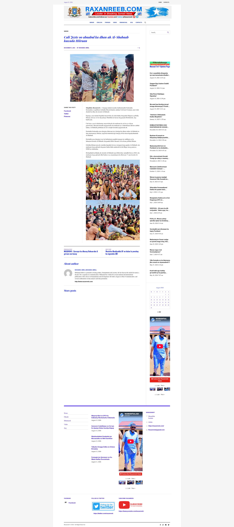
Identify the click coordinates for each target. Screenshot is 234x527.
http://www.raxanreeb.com (84, 281)
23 (168, 302)
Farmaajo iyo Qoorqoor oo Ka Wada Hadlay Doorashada (101, 458)
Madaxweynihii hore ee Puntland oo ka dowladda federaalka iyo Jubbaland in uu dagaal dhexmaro (159, 147)
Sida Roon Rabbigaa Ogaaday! (157, 95)
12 (157, 299)
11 (154, 299)
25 (154, 305)
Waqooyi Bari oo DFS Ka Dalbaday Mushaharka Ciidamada (103, 416)
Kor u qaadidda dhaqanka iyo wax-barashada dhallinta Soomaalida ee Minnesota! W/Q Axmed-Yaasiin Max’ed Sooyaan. (159, 74)
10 (151, 299)
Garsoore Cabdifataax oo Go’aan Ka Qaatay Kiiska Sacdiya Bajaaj (102, 427)
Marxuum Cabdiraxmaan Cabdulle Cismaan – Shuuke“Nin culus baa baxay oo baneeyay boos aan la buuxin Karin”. (160, 168)
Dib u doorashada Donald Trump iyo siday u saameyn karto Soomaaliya (159, 157)
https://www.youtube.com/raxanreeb (131, 511)
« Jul (159, 312)
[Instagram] (166, 525)
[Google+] (163, 525)
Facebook (67, 111)
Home (66, 413)
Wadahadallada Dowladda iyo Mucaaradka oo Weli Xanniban (101, 437)
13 (159, 299)
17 (151, 302)
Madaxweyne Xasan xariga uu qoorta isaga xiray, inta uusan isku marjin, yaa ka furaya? (159, 241)
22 (165, 302)
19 (157, 302)
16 (168, 299)
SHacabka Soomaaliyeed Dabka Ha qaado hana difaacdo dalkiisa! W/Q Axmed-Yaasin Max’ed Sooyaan (158, 189)
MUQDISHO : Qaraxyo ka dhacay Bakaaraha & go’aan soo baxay (81, 252)
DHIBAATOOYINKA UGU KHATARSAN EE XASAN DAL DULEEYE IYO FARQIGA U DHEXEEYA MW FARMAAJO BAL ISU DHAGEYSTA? (159, 126)
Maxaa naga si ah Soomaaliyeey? (156, 251)
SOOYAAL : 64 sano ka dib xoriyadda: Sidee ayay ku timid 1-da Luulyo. (159, 209)
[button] (163, 385)
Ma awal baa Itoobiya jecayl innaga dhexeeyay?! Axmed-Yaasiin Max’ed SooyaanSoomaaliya (160, 105)
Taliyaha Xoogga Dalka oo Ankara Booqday (103, 448)
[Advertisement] (159, 49)
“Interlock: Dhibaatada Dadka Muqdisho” (157, 116)
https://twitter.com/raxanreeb (103, 513)
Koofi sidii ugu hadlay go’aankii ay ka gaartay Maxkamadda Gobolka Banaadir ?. (158, 272)
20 (159, 302)
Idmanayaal (67, 420)
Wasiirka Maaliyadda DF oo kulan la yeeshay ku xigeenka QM (122, 252)
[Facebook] (160, 525)
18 (154, 302)
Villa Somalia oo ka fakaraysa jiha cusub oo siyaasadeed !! (160, 261)
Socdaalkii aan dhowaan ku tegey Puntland (159, 230)
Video (66, 424)
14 (162, 299)
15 (165, 299)
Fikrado (66, 417)
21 (162, 302)
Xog (65, 428)
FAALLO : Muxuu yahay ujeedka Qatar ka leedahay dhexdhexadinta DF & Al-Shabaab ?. (159, 220)
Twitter (66, 114)
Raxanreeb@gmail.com (156, 430)
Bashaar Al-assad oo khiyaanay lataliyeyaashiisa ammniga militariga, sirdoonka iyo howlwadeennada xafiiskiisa (159, 137)
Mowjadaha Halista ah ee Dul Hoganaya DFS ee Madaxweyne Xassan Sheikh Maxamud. (160, 199)
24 (151, 305)
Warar (66, 31)
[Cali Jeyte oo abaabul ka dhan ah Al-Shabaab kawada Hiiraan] (102, 78)
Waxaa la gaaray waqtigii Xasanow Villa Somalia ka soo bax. (158, 178)
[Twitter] (168, 525)
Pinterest (67, 116)
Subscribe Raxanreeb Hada (160, 380)
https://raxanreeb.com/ (156, 426)
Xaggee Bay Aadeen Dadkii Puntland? (159, 84)
